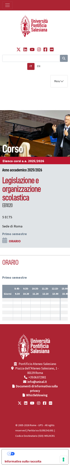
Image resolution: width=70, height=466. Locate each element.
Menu (57, 81)
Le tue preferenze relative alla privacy (39, 453)
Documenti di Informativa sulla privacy (37, 388)
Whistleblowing (37, 395)
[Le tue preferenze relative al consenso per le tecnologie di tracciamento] (63, 459)
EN (38, 66)
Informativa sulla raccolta (23, 461)
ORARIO (15, 241)
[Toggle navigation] (7, 5)
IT (31, 66)
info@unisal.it (37, 382)
